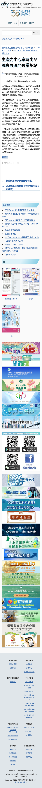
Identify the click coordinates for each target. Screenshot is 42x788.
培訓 (16, 23)
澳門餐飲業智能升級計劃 (29, 716)
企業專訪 (29, 735)
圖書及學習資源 (29, 672)
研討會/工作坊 (29, 727)
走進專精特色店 (29, 691)
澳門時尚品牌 (12, 739)
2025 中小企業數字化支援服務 (29, 710)
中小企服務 (29, 682)
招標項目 (29, 757)
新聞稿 (5, 157)
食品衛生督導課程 (12, 230)
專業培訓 (29, 664)
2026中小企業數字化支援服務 (29, 704)
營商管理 (13, 668)
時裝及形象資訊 (13, 736)
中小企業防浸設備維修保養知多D (29, 697)
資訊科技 (13, 682)
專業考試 (29, 668)
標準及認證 (13, 664)
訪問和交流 (13, 753)
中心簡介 (13, 749)
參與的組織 (13, 757)
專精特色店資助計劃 (29, 686)
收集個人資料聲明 (21, 782)
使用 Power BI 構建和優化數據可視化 (20, 210)
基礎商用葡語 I (11, 233)
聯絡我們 (13, 761)
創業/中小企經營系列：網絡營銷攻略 (20, 220)
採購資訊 (29, 753)
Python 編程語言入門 (14, 241)
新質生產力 (29, 731)
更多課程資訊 (10, 254)
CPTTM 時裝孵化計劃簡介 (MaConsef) (13, 729)
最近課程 (6, 205)
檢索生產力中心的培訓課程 (13, 38)
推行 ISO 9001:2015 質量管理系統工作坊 (22, 237)
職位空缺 (29, 749)
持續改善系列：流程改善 (15, 244)
